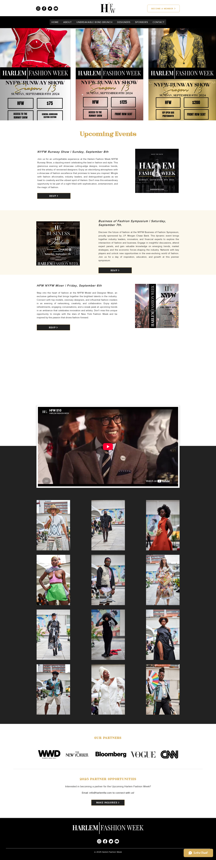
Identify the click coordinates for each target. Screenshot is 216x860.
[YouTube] (56, 8)
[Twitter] (50, 8)
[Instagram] (38, 8)
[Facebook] (44, 8)
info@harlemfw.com (100, 792)
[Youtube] (117, 841)
